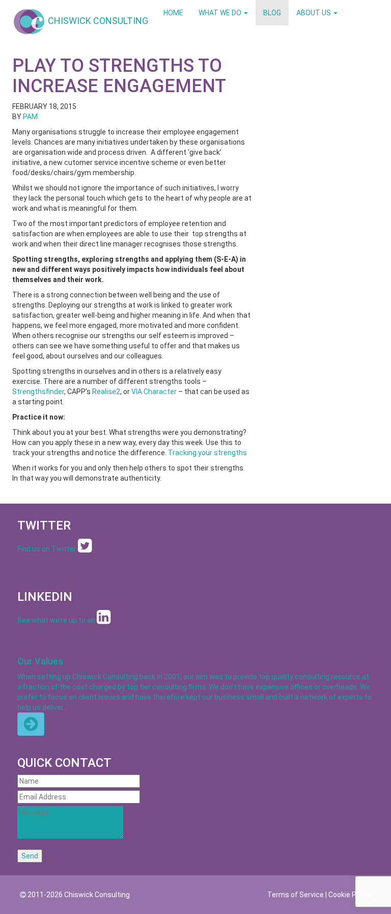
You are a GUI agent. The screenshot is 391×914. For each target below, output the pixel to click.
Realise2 (106, 391)
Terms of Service (295, 895)
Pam (30, 117)
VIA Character (154, 391)
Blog (272, 13)
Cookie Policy (349, 895)
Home (173, 13)
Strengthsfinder (38, 391)
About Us (314, 13)
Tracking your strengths (207, 453)
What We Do (221, 13)
